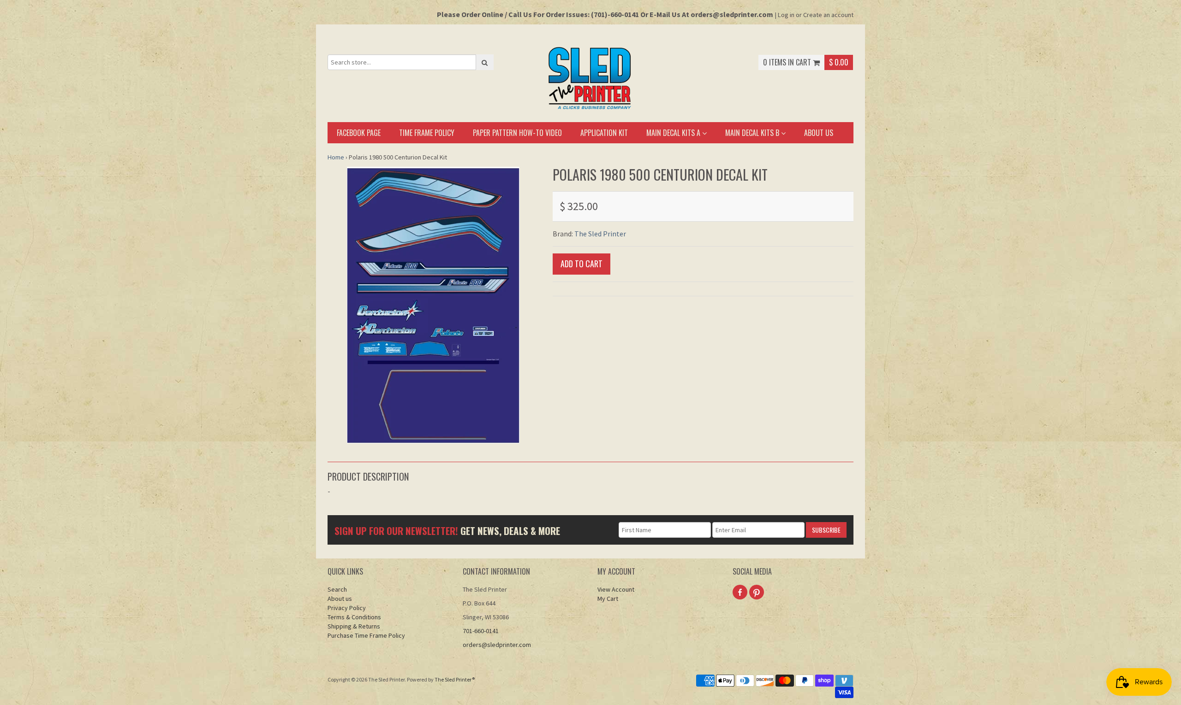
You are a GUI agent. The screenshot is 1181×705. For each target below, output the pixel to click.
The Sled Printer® (455, 679)
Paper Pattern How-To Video (517, 132)
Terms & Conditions (354, 617)
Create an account (828, 15)
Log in (786, 15)
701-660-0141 (481, 631)
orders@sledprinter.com (497, 644)
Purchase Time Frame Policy (366, 635)
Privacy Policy (347, 608)
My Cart (607, 598)
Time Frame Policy (426, 132)
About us (818, 132)
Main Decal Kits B (753, 132)
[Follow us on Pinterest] (756, 592)
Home (336, 157)
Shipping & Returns (354, 626)
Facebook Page (359, 132)
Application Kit (604, 132)
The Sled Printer (600, 233)
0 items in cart (788, 62)
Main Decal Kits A (674, 132)
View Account (615, 589)
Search (337, 589)
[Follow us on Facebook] (740, 592)
